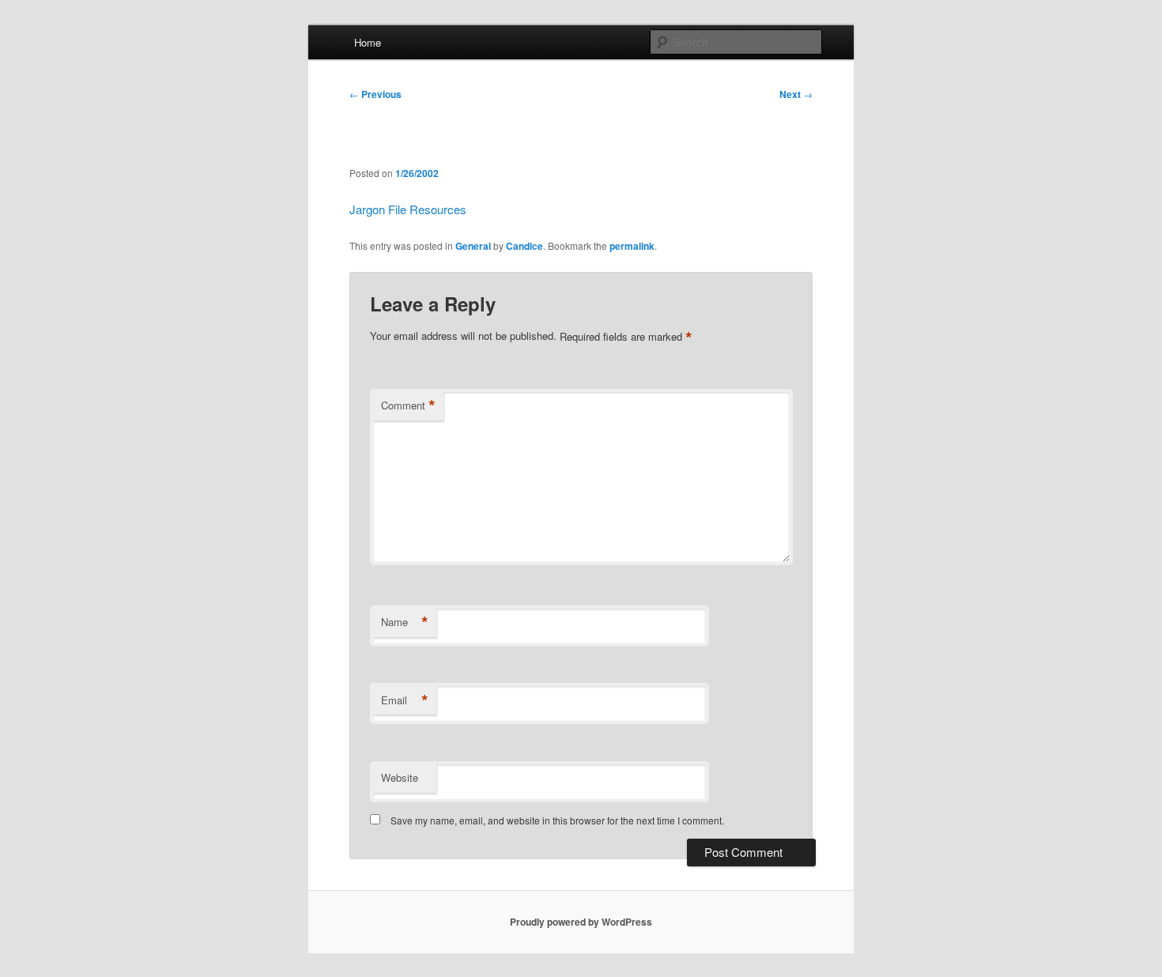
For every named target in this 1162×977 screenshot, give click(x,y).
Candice (524, 246)
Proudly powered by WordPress (581, 922)
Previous (375, 94)
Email (404, 700)
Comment (408, 405)
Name (404, 622)
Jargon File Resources (407, 209)
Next (796, 94)
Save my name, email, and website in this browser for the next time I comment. (557, 820)
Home (367, 42)
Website (399, 777)
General (473, 246)
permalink (632, 246)
